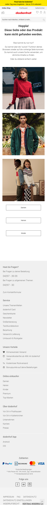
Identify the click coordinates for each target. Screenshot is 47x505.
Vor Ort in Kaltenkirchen (13, 415)
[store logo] (20, 13)
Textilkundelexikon (11, 326)
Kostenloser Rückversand (17, 363)
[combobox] (23, 19)
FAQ (18, 497)
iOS (4, 446)
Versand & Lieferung (11, 334)
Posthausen (23, 8)
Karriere (6, 424)
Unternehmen (8, 420)
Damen (23, 208)
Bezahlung (7, 330)
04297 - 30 (8, 285)
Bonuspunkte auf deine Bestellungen (21, 367)
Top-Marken (8, 398)
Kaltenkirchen (40, 8)
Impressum (8, 497)
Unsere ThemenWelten (12, 305)
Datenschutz (30, 497)
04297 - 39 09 (10, 276)
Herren (23, 220)
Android (6, 442)
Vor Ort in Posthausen (12, 411)
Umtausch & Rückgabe (12, 338)
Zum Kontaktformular (12, 292)
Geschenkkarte (9, 314)
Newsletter (7, 318)
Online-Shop (6, 8)
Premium (7, 393)
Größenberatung (10, 322)
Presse (6, 428)
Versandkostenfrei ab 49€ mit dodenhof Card (23, 357)
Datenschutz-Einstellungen (17, 500)
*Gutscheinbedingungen (23, 469)
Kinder (23, 233)
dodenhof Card (9, 309)
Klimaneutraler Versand (16, 352)
